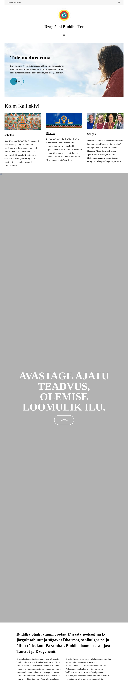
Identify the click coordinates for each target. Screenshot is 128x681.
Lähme (17, 81)
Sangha (91, 133)
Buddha (9, 134)
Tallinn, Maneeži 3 (14, 2)
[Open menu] (64, 35)
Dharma (50, 133)
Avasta (64, 420)
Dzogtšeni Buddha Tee (64, 26)
